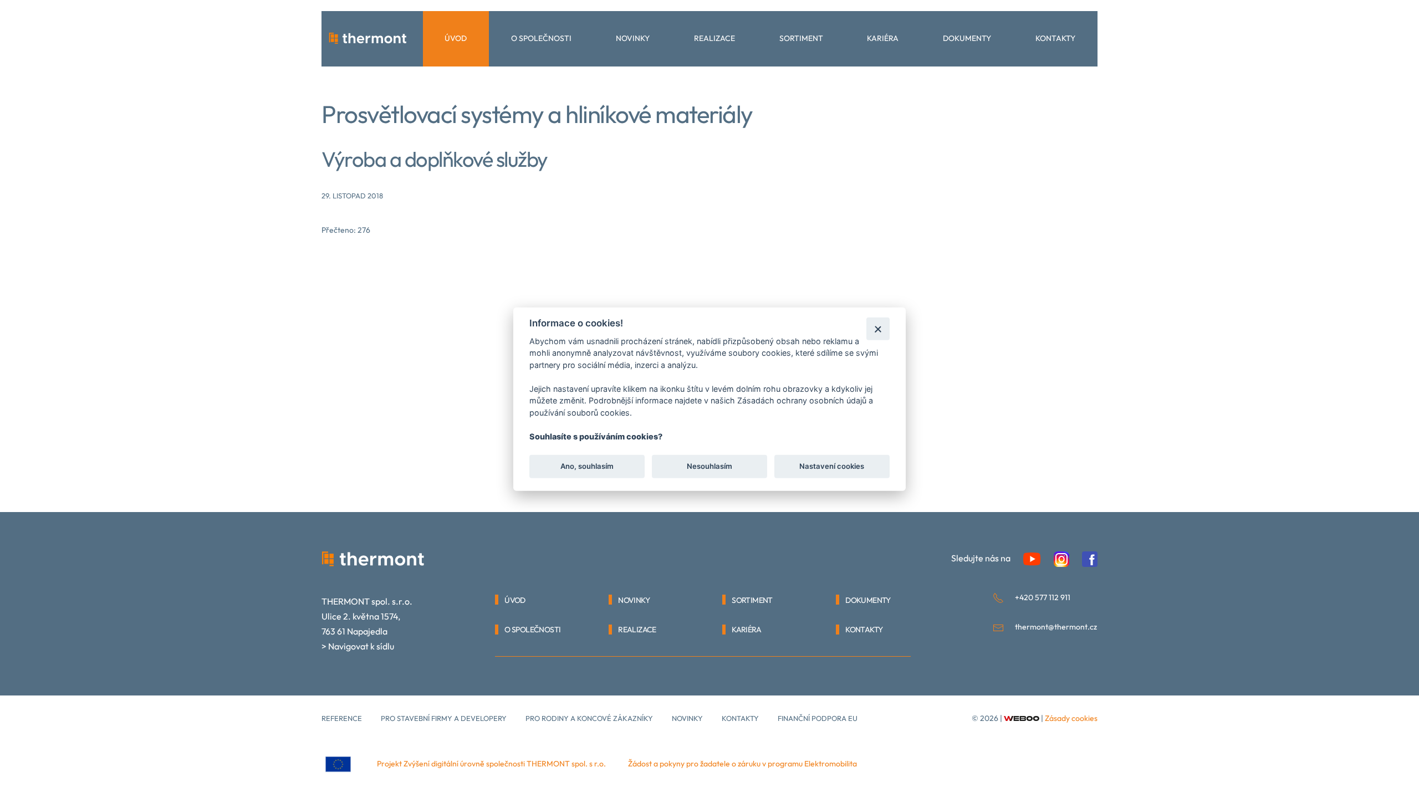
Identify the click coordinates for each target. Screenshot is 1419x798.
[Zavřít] (877, 328)
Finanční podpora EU (817, 718)
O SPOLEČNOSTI (532, 630)
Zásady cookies (1071, 718)
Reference (341, 718)
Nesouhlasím (709, 466)
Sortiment (801, 38)
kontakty (740, 718)
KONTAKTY (863, 630)
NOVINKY (634, 600)
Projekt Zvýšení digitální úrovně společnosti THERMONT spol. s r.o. (491, 764)
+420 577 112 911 (1042, 597)
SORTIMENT (752, 600)
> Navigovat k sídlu (357, 646)
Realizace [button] (714, 38)
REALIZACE (637, 630)
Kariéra (883, 38)
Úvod (456, 38)
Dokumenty (967, 38)
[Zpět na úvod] (368, 38)
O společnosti (541, 38)
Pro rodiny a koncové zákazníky (589, 718)
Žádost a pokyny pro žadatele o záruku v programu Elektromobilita (742, 764)
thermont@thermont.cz (1056, 627)
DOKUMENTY (868, 600)
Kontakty (1055, 38)
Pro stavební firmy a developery (444, 718)
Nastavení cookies (831, 466)
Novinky (633, 38)
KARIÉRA (746, 630)
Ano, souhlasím (587, 466)
